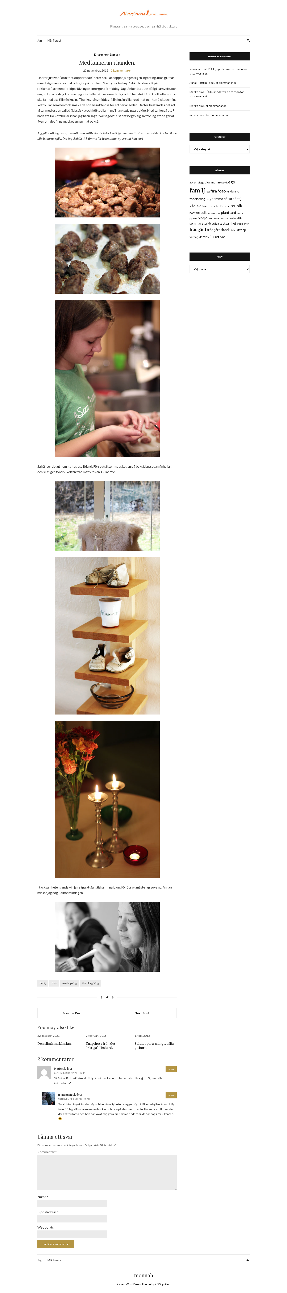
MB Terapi (54, 40)
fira (214, 190)
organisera (214, 213)
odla (204, 213)
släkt (239, 218)
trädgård (198, 229)
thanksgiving (90, 983)
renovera (213, 218)
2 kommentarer (121, 70)
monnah (143, 1275)
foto (54, 983)
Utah (232, 230)
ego (231, 181)
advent (193, 182)
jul (242, 198)
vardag (194, 237)
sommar (195, 223)
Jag (39, 40)
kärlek (195, 205)
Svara (171, 1069)
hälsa (228, 198)
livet (204, 206)
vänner (213, 236)
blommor (211, 182)
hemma (217, 198)
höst (236, 199)
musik (236, 205)
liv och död (216, 206)
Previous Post (72, 1013)
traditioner (243, 223)
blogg (201, 182)
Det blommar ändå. (225, 82)
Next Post (142, 1013)
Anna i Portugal (199, 82)
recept (202, 218)
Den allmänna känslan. (54, 1043)
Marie (58, 1068)
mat (227, 206)
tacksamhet (228, 223)
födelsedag (197, 199)
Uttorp (241, 230)
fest (208, 191)
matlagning (69, 983)
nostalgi (195, 213)
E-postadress (48, 1212)
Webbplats (45, 1227)
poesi (240, 213)
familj (42, 983)
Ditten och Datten (107, 54)
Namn (42, 1197)
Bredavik (222, 182)
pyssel (193, 218)
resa (222, 218)
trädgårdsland (218, 230)
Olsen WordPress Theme (134, 1284)
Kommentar (47, 1152)
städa (215, 223)
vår (222, 237)
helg (208, 199)
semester (230, 218)
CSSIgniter (162, 1284)
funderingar (233, 191)
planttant (228, 212)
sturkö (206, 223)
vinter (203, 237)
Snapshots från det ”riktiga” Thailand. (100, 1045)
